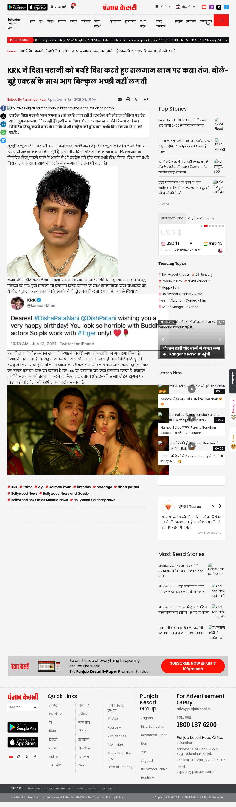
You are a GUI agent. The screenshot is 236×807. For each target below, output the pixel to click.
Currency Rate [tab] (172, 218)
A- (136, 99)
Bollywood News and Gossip (64, 493)
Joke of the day (120, 767)
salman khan (58, 487)
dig (39, 487)
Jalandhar (108, 788)
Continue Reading (209, 533)
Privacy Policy (115, 797)
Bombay (81, 788)
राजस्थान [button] (206, 21)
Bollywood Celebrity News (92, 500)
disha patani (126, 487)
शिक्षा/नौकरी (116, 745)
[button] (163, 339)
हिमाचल (83, 705)
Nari (144, 743)
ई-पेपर (53, 705)
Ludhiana (67, 788)
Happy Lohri (169, 287)
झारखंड (191, 21)
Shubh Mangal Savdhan (178, 307)
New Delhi (34, 788)
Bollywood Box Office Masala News (37, 500)
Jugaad (147, 761)
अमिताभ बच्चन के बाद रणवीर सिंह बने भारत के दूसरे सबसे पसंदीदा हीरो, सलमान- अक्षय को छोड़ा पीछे (66, 40)
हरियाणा (83, 714)
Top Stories (172, 108)
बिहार (179, 21)
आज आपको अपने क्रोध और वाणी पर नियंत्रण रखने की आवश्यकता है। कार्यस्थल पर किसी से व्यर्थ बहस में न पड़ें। (191, 522)
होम (32, 21)
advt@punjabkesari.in (193, 709)
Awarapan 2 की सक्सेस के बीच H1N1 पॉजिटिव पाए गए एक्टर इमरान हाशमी (177, 40)
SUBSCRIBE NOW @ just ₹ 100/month (193, 666)
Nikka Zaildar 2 (197, 281)
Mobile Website (81, 797)
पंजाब (52, 748)
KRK (12, 487)
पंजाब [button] (73, 21)
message (102, 487)
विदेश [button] (50, 21)
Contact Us (18, 797)
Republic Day (170, 281)
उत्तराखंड (83, 739)
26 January (202, 274)
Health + (114, 727)
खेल (81, 765)
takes (25, 487)
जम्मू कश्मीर (160, 23)
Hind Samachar (153, 726)
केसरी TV (55, 714)
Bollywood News (22, 493)
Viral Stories (117, 736)
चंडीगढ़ (53, 757)
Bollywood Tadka (154, 769)
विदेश (52, 731)
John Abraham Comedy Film (182, 300)
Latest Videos (170, 372)
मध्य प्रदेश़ (143, 23)
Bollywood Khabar (174, 274)
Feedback (34, 797)
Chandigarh (51, 788)
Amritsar (93, 788)
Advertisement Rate (56, 797)
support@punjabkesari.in (196, 772)
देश (51, 722)
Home (11, 51)
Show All (163, 204)
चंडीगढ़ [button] (86, 21)
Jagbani (147, 718)
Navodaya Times (154, 735)
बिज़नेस (83, 757)
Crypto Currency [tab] (201, 218)
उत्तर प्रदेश (97, 23)
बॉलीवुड (113, 719)
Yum (144, 752)
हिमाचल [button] (115, 21)
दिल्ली (62, 21)
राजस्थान (84, 748)
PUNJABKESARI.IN (188, 797)
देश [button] (41, 21)
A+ (146, 99)
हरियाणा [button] (130, 21)
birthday (82, 487)
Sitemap (98, 797)
